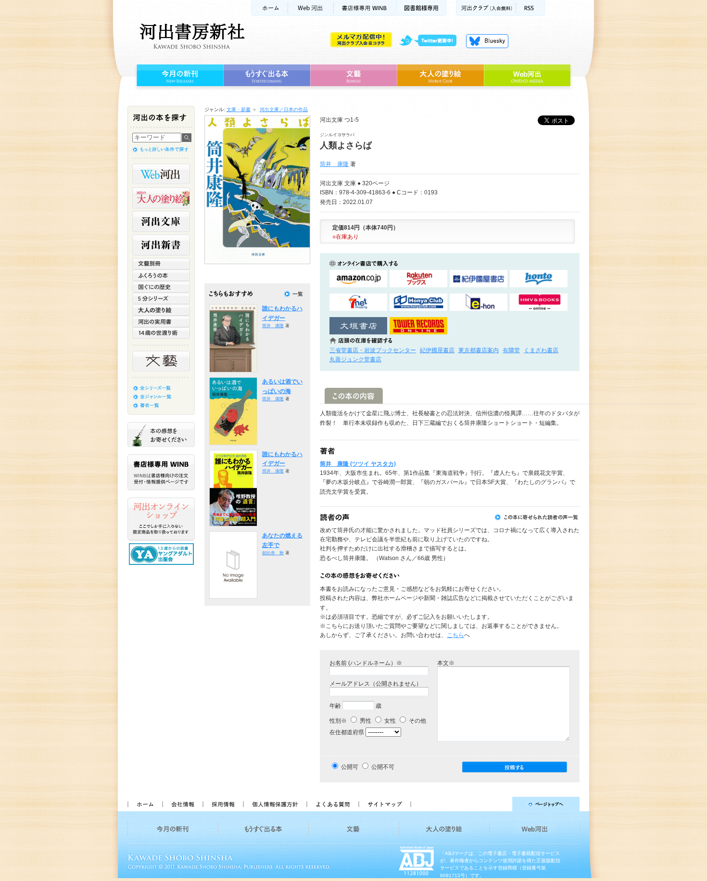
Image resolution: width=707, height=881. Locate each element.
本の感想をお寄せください (161, 434)
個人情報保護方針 (274, 804)
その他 (416, 720)
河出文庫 (161, 221)
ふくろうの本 (161, 275)
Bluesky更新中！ (487, 41)
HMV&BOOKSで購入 (539, 302)
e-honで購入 (478, 302)
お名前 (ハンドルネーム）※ (365, 663)
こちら (455, 635)
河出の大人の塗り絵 (161, 197)
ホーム (269, 8)
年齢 (335, 705)
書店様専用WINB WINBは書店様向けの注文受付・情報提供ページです (161, 472)
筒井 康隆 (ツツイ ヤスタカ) (358, 463)
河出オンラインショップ (161, 519)
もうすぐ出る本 (266, 75)
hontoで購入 (539, 279)
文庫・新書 (239, 109)
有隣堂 (511, 350)
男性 (364, 720)
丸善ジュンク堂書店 (355, 359)
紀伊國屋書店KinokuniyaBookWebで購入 (478, 279)
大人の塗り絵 (440, 75)
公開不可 (382, 767)
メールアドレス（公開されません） (375, 683)
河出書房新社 (190, 36)
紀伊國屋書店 (437, 350)
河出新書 (161, 244)
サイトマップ (384, 804)
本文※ (445, 663)
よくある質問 (332, 804)
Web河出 (311, 8)
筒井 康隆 (334, 164)
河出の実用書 (161, 321)
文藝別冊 (161, 263)
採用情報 (222, 804)
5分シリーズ (161, 298)
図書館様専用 (421, 8)
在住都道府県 (346, 732)
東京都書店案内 (478, 350)
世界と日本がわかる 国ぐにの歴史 (161, 287)
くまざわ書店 (541, 350)
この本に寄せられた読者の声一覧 (537, 517)
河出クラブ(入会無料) (486, 8)
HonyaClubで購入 (418, 302)
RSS (530, 8)
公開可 (349, 767)
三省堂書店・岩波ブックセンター (372, 350)
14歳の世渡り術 (161, 333)
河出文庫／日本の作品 (284, 109)
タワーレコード (418, 326)
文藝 (353, 75)
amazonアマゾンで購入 (358, 279)
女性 (389, 720)
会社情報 (182, 804)
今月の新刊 (178, 75)
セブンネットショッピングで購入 (358, 302)
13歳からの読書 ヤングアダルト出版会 (162, 554)
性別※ (338, 720)
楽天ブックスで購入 (418, 279)
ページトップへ (499, 804)
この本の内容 (354, 396)
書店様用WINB (365, 8)
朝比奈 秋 (273, 552)
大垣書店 (358, 326)
